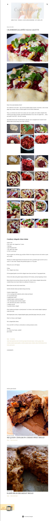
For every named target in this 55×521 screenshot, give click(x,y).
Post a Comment (13, 440)
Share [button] (8, 339)
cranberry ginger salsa (39, 341)
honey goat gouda (10, 344)
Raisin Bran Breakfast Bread (20, 493)
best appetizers (13, 341)
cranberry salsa (34, 342)
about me (14, 20)
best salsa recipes (30, 341)
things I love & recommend (26, 20)
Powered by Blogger (28, 516)
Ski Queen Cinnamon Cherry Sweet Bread (26, 437)
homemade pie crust (42, 342)
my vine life (38, 20)
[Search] (47, 4)
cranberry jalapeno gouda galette (14, 342)
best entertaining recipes (22, 341)
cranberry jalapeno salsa (26, 342)
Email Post (12, 339)
